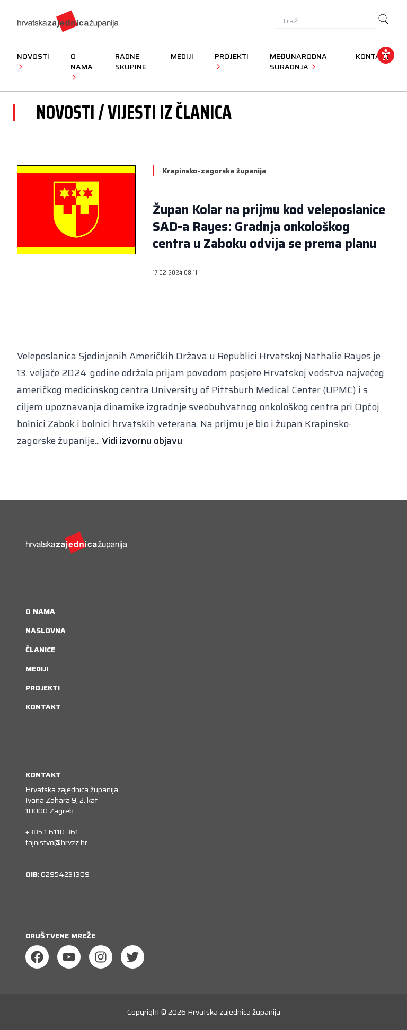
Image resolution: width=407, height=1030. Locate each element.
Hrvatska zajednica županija (234, 1012)
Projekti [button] (232, 56)
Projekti (42, 688)
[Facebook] (37, 957)
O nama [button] (81, 61)
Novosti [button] (33, 56)
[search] (383, 19)
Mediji (182, 56)
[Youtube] (69, 957)
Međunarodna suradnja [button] (298, 61)
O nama (40, 611)
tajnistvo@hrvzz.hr (56, 842)
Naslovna (45, 630)
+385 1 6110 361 (51, 832)
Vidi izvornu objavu (142, 440)
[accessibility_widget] (386, 55)
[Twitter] (132, 957)
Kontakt (43, 707)
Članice (40, 649)
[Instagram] (100, 957)
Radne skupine (130, 61)
